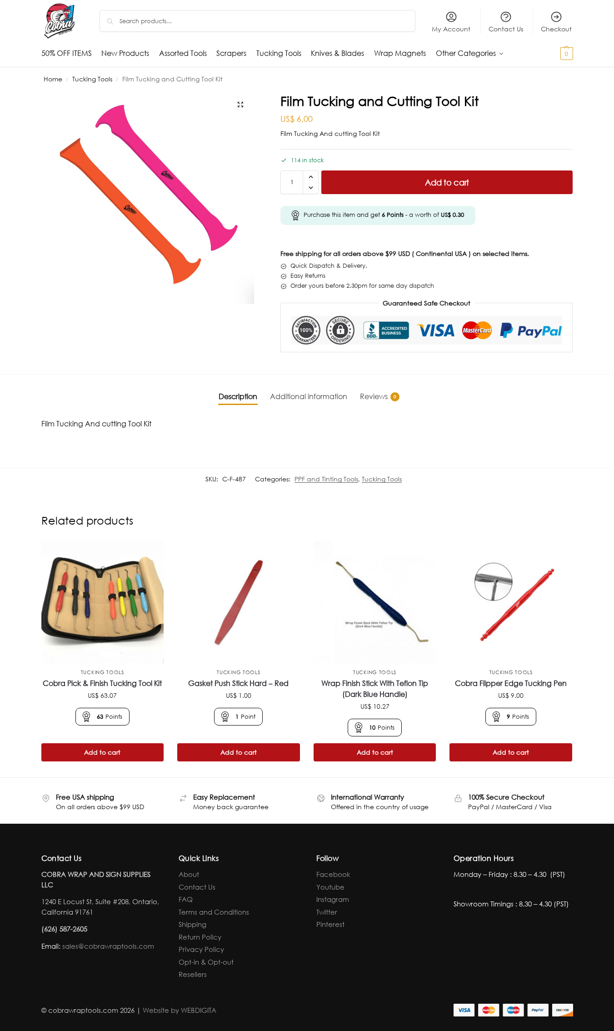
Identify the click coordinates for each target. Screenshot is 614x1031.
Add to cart (447, 182)
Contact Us (506, 29)
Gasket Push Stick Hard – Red (238, 683)
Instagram (332, 899)
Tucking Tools (92, 79)
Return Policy (200, 936)
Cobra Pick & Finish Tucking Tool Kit (102, 683)
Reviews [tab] (378, 396)
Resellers (193, 974)
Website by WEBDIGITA (179, 1010)
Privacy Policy (201, 949)
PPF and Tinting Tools (326, 479)
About (189, 874)
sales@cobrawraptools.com (108, 946)
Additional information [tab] (308, 396)
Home (53, 79)
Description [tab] (238, 396)
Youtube (330, 886)
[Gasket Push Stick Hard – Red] (238, 602)
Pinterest (330, 924)
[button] (550, 53)
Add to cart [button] (102, 752)
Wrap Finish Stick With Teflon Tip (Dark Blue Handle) (374, 688)
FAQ (186, 899)
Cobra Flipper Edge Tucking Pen (511, 683)
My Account (451, 29)
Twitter (326, 911)
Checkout (556, 29)
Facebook (333, 874)
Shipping (192, 924)
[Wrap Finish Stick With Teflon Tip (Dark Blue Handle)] (375, 602)
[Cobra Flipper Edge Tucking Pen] (510, 602)
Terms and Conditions (214, 911)
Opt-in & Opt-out (206, 961)
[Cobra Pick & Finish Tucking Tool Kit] (102, 602)
